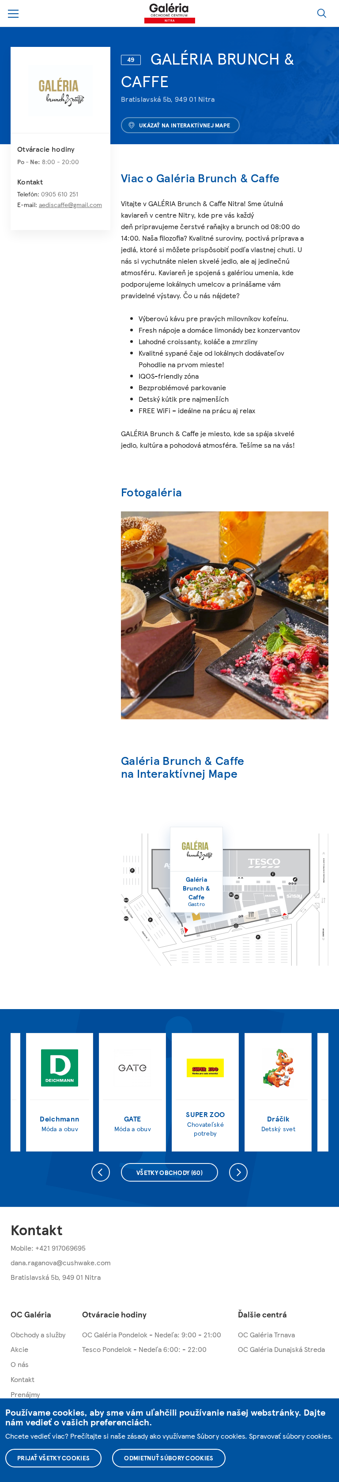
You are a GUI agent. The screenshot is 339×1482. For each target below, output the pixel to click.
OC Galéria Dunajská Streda (281, 1349)
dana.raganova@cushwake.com (61, 1262)
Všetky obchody (169, 1172)
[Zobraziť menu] (13, 13)
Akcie (19, 1349)
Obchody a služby (38, 1334)
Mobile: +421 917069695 (48, 1248)
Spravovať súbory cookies (290, 1436)
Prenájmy (25, 1394)
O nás (20, 1364)
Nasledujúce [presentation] (238, 1172)
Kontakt (22, 1379)
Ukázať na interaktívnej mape (184, 125)
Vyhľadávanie (322, 13)
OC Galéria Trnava (266, 1334)
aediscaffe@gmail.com (70, 204)
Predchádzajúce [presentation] (100, 1172)
